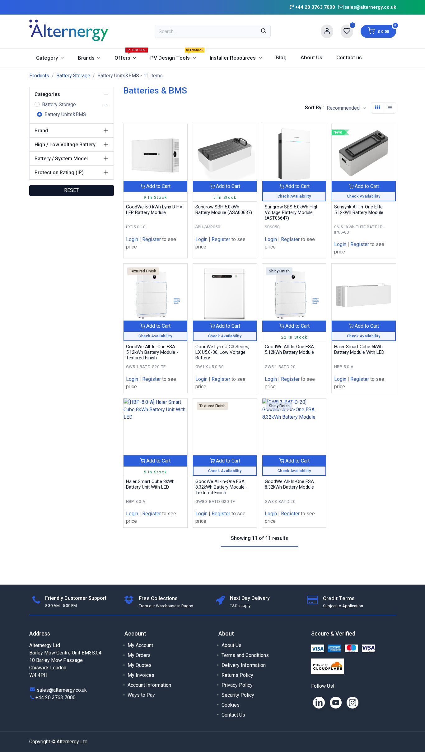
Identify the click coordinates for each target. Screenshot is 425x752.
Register (151, 239)
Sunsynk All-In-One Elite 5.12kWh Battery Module (358, 209)
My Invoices (141, 675)
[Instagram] (352, 702)
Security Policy (238, 695)
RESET (71, 190)
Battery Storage (73, 76)
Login (132, 239)
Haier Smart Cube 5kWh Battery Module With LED (359, 349)
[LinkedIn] (319, 702)
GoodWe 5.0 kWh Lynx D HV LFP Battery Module (154, 209)
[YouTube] (335, 702)
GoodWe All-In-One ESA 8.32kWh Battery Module (289, 484)
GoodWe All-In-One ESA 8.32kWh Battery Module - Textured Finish (221, 487)
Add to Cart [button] (157, 186)
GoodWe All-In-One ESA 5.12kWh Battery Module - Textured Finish (152, 352)
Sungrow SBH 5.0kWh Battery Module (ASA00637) (223, 209)
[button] (346, 108)
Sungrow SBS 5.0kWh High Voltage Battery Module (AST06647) (292, 212)
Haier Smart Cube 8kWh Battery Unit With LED (150, 484)
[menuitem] (50, 58)
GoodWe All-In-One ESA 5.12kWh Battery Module (289, 349)
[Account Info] (327, 31)
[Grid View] (377, 107)
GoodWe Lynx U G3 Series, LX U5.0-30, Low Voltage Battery (222, 352)
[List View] (390, 107)
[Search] (263, 31)
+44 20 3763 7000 (55, 697)
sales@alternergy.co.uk (370, 7)
